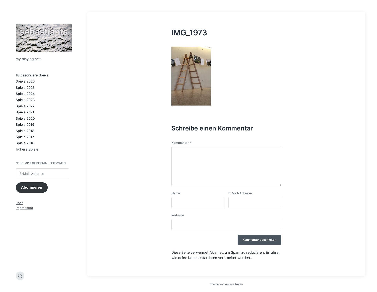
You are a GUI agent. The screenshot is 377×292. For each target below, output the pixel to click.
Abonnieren (31, 187)
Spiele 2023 (25, 100)
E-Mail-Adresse (240, 193)
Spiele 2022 (25, 106)
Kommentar (181, 143)
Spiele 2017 (25, 137)
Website (177, 215)
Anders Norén (234, 284)
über (19, 203)
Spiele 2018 (25, 131)
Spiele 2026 (25, 81)
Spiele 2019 (25, 125)
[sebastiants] (44, 38)
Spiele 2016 (25, 143)
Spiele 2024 (25, 94)
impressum (24, 208)
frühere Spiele (27, 149)
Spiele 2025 (25, 88)
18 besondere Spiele (32, 75)
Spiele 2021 (25, 112)
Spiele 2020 (25, 118)
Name (175, 193)
